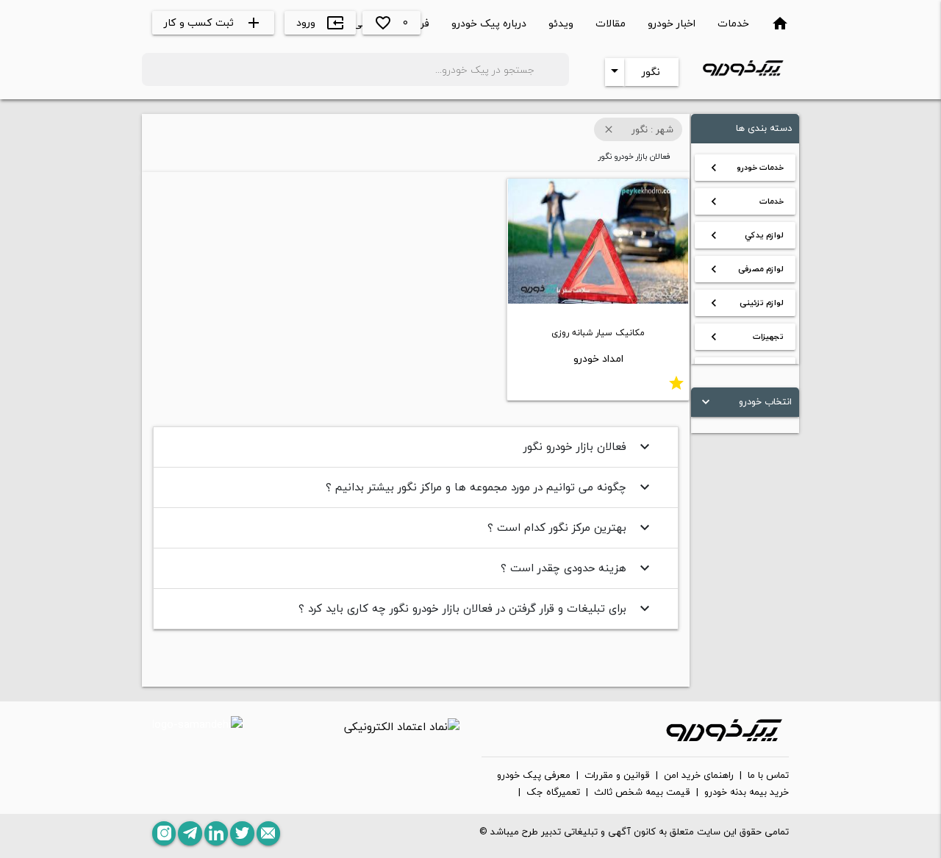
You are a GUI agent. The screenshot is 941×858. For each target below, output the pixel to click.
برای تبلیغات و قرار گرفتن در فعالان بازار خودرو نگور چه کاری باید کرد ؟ (476, 608)
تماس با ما (768, 775)
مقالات (610, 23)
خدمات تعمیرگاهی (745, 204)
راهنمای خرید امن (699, 775)
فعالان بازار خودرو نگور (588, 446)
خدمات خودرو (745, 167)
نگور (651, 71)
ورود (320, 22)
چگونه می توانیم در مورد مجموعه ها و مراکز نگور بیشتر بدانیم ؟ (490, 486)
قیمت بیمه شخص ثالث (642, 792)
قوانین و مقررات (617, 775)
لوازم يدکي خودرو (745, 238)
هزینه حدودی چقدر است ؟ (577, 567)
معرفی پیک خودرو (533, 775)
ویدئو (560, 23)
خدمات (733, 23)
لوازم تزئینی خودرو (745, 306)
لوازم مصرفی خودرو (745, 272)
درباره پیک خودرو (488, 23)
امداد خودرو (598, 358)
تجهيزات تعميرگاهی (745, 339)
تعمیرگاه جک (553, 792)
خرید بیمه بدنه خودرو (746, 792)
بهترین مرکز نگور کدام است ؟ (570, 527)
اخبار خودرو (671, 23)
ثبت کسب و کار (213, 22)
